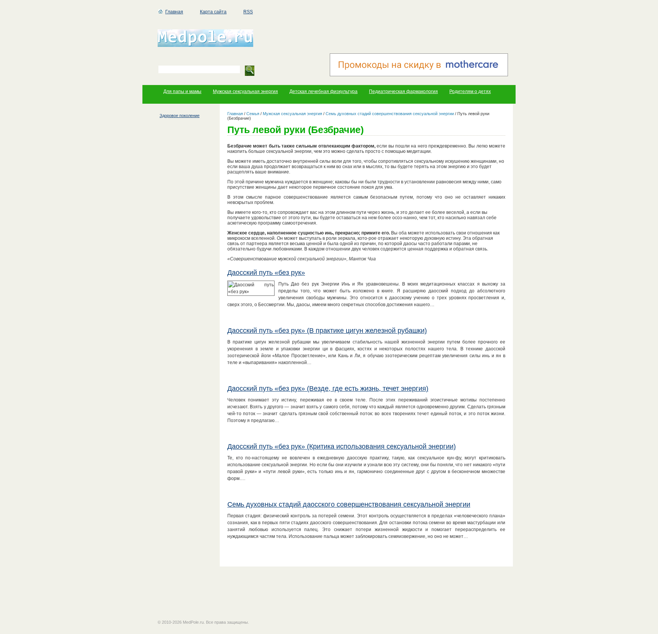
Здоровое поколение (180, 115)
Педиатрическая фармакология (403, 91)
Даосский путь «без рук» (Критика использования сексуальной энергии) (341, 446)
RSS (248, 11)
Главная (174, 11)
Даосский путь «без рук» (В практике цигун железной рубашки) (327, 330)
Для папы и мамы (182, 91)
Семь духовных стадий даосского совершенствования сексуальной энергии (348, 504)
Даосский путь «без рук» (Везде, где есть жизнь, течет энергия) (327, 388)
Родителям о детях (470, 91)
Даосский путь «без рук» (266, 272)
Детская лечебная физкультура (323, 91)
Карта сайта (213, 11)
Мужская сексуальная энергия (245, 91)
